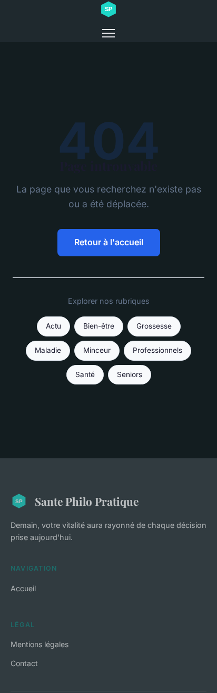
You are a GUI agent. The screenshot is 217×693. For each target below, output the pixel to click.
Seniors (129, 374)
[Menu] (108, 33)
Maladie (48, 350)
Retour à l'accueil (108, 242)
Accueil (23, 588)
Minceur (97, 350)
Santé (85, 374)
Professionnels (157, 350)
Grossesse (154, 326)
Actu (53, 326)
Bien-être (98, 326)
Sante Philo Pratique (87, 501)
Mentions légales (39, 644)
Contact (24, 663)
